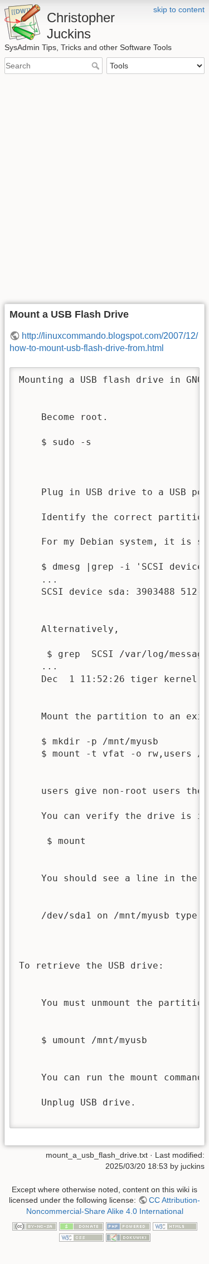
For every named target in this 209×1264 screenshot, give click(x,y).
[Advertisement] (104, 189)
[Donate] (81, 1226)
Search (96, 66)
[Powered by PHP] (128, 1226)
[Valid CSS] (81, 1236)
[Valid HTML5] (175, 1226)
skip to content (179, 9)
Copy (180, 377)
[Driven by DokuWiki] (128, 1236)
